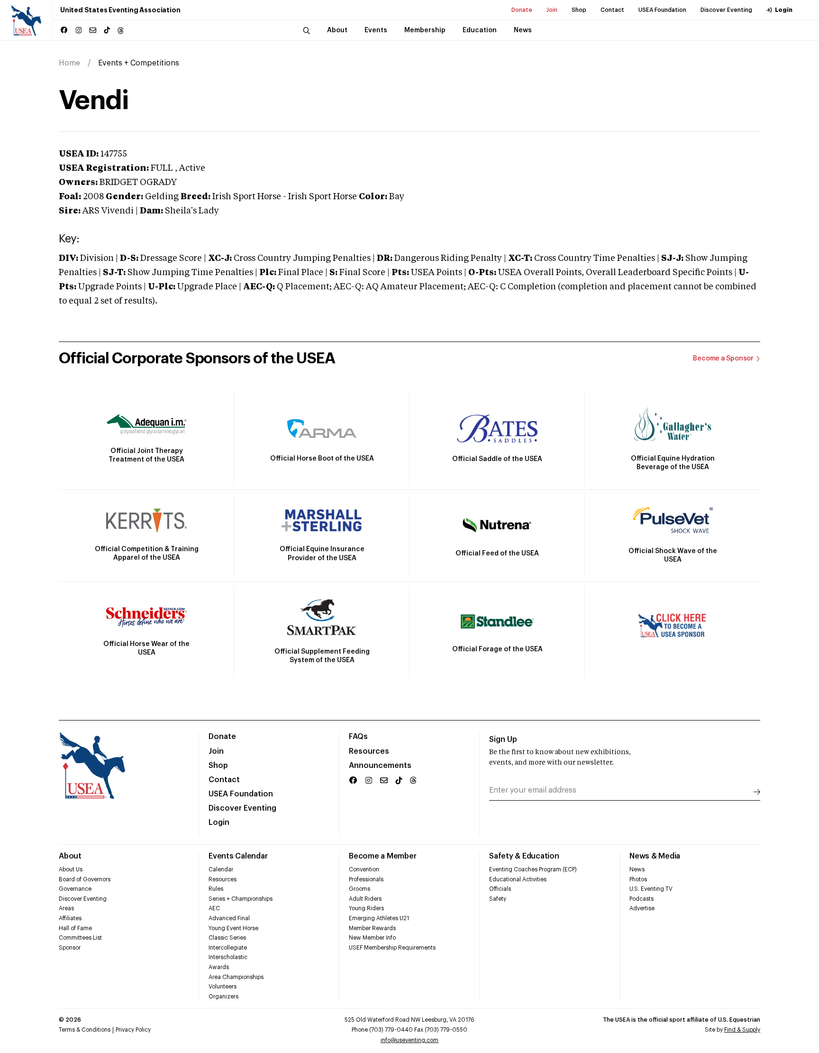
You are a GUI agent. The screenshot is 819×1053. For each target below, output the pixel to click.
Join (551, 10)
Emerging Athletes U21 (379, 918)
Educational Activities (517, 879)
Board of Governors (84, 879)
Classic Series (227, 938)
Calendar (221, 869)
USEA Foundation (662, 10)
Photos (638, 879)
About (70, 856)
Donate (521, 10)
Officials (500, 889)
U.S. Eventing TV (651, 889)
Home (69, 63)
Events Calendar (238, 856)
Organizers (223, 996)
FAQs (358, 736)
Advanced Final (229, 918)
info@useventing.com (409, 1040)
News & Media (654, 856)
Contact (612, 10)
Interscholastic (228, 957)
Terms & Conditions (84, 1030)
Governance (75, 889)
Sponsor (70, 948)
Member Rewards (372, 928)
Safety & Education (524, 856)
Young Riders (366, 908)
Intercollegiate (228, 948)
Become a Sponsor (723, 358)
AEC (214, 908)
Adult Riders (365, 899)
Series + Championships (241, 899)
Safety (497, 899)
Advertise (642, 908)
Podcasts (641, 899)
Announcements (380, 765)
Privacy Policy (133, 1030)
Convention (364, 869)
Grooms (359, 889)
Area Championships (236, 977)
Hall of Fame (75, 928)
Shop (579, 10)
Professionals (366, 879)
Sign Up (503, 739)
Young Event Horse (233, 928)
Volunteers (223, 986)
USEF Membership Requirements (392, 948)
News (637, 869)
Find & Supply (742, 1030)
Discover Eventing (726, 10)
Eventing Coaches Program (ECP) (533, 869)
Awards (219, 967)
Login (783, 10)
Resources (369, 751)
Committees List (80, 938)
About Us (70, 869)
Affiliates (70, 918)
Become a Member (382, 856)
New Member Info (372, 938)
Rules (216, 889)
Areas (66, 908)
